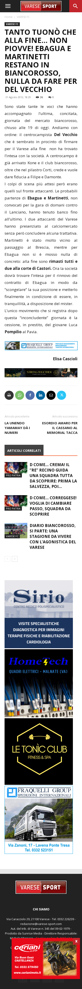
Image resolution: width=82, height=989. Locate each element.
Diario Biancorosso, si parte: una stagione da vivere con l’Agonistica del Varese (53, 536)
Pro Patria (13, 475)
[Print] (9, 395)
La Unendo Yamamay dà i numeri (17, 428)
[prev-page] (7, 559)
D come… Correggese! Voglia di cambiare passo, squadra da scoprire (53, 506)
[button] (7, 6)
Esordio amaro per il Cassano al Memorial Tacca (59, 428)
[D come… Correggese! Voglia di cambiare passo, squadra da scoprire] (16, 503)
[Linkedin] (40, 395)
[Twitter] (61, 395)
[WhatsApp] (19, 395)
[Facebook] (30, 395)
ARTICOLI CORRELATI (24, 450)
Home (9, 17)
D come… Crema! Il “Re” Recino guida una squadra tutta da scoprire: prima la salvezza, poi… (53, 475)
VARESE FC (23, 17)
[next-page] (15, 559)
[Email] (51, 395)
